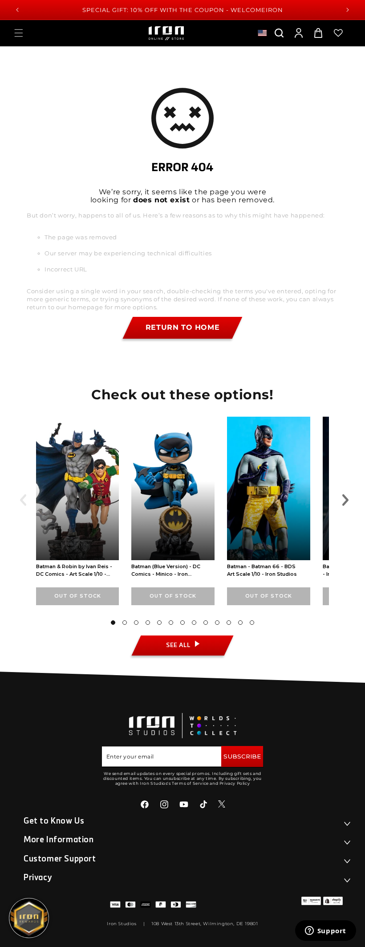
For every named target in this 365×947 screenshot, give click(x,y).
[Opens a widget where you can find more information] (325, 931)
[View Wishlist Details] (338, 33)
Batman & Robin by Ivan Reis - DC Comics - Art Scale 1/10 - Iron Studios (74, 574)
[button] (18, 33)
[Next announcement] (347, 10)
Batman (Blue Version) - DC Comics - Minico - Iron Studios (165, 574)
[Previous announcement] (17, 10)
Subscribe (242, 756)
